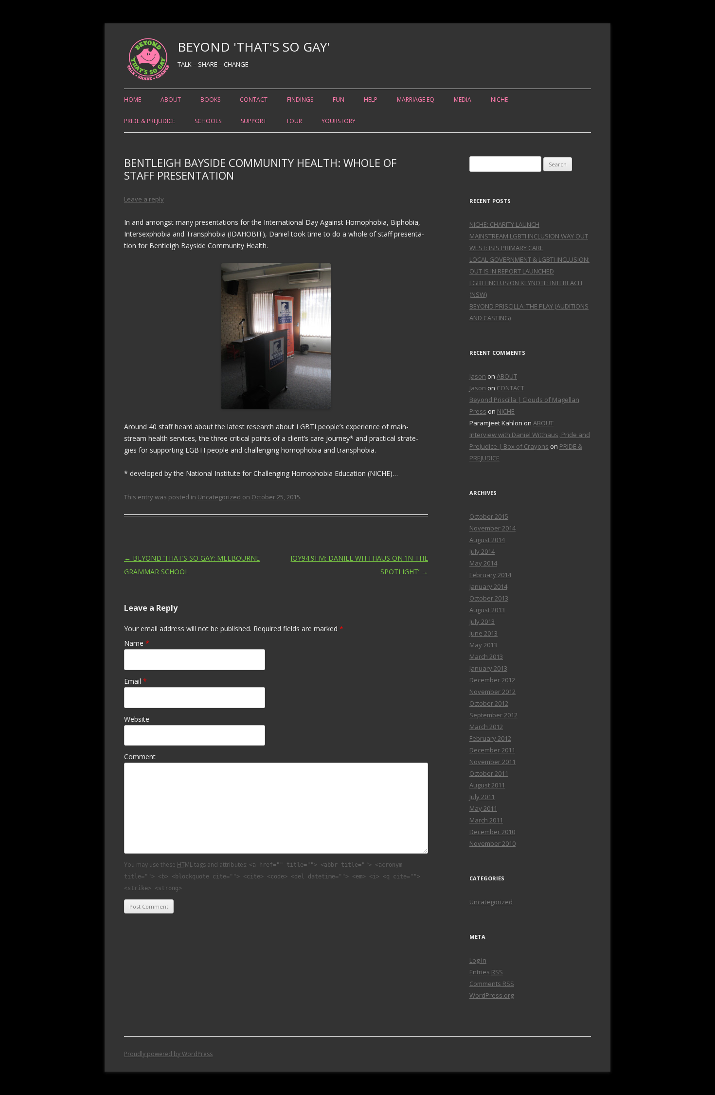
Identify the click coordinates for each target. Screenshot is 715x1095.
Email (135, 681)
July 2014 (482, 551)
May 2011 (483, 808)
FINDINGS (300, 99)
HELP (370, 99)
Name (136, 643)
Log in (477, 960)
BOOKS (210, 99)
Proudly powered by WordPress (168, 1054)
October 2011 (488, 773)
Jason (477, 376)
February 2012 (490, 738)
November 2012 (492, 691)
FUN (338, 99)
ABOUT (171, 99)
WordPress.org (491, 995)
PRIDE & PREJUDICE (149, 121)
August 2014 (487, 539)
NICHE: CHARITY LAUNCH (504, 224)
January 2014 (488, 586)
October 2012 (488, 703)
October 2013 (488, 598)
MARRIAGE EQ (415, 99)
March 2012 (486, 726)
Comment (140, 756)
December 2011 (492, 750)
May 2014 (483, 563)
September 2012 (493, 715)
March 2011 (486, 820)
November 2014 (492, 528)
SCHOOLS (208, 121)
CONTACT (254, 99)
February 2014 (490, 574)
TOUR (294, 121)
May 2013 (483, 644)
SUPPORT (254, 121)
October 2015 (488, 516)
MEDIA (462, 99)
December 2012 (492, 679)
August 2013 (487, 609)
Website (136, 719)
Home (132, 99)
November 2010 (492, 843)
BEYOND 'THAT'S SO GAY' (254, 46)
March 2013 (486, 656)
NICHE (499, 99)
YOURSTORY (339, 121)
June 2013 (483, 633)
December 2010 (492, 831)
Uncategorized (219, 497)
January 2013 (488, 668)
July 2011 (482, 796)
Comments (491, 983)
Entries (486, 971)
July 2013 (482, 621)
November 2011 (492, 761)
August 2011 (487, 785)
